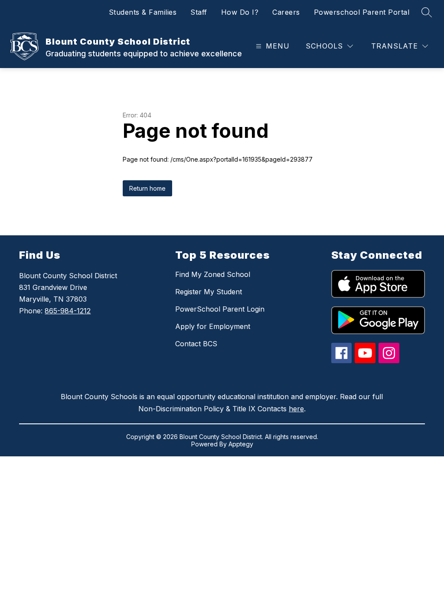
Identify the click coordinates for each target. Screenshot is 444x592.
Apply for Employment (212, 326)
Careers (286, 12)
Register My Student (208, 291)
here (296, 408)
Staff (198, 12)
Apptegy (241, 444)
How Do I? (240, 12)
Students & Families (143, 12)
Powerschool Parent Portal (362, 12)
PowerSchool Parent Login (219, 309)
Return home (147, 188)
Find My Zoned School (212, 274)
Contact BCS (196, 343)
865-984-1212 (68, 310)
